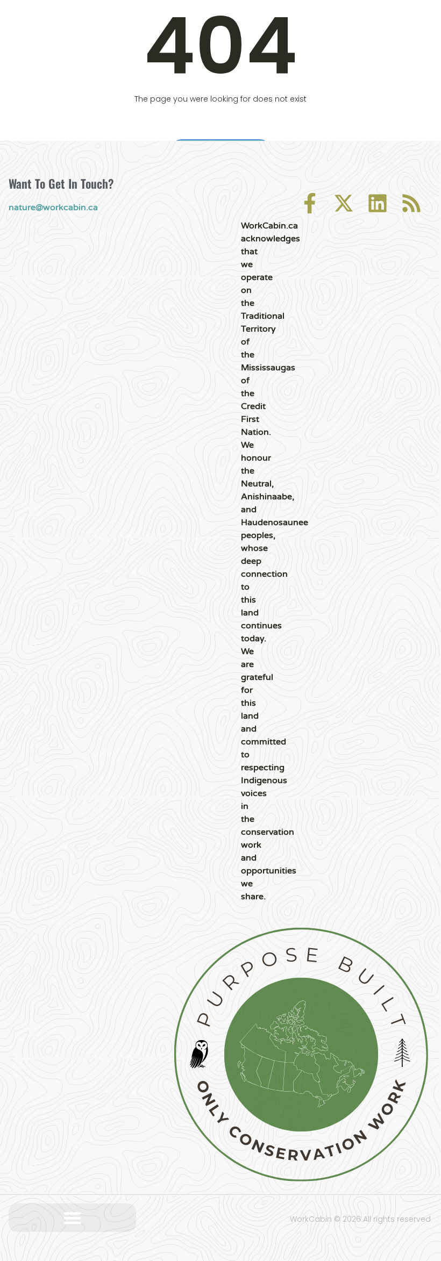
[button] (72, 1217)
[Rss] (411, 203)
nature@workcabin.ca (53, 207)
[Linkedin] (377, 203)
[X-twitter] (343, 203)
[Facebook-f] (310, 203)
